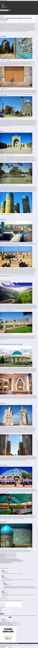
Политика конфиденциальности (31, 615)
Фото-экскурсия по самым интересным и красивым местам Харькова (11, 561)
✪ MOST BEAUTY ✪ (3, 0)
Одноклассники (4, 14)
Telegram (3, 13)
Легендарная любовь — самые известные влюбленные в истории (10, 623)
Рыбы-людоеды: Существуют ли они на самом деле (8, 555)
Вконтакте (3, 12)
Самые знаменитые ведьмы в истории (6, 624)
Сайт (1, 612)
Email (1, 610)
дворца (25, 428)
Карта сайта (13, 643)
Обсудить (5, 22)
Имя (1, 608)
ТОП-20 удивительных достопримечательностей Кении (9, 559)
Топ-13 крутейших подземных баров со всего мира (8, 554)
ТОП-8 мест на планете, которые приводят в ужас (8, 625)
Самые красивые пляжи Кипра (5, 562)
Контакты (16, 643)
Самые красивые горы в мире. (10, 310)
